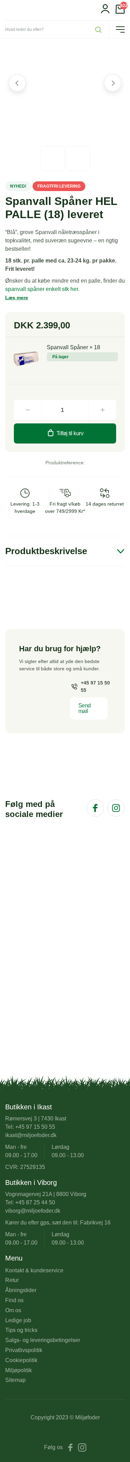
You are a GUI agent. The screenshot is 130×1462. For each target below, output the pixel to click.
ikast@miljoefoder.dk (31, 1135)
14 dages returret (105, 504)
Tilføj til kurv (70, 433)
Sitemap (15, 1380)
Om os (13, 1310)
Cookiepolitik (21, 1360)
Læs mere (16, 297)
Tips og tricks (21, 1330)
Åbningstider (20, 1290)
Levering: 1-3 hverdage (25, 507)
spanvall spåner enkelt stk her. (42, 289)
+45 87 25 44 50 (35, 1202)
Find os (14, 1300)
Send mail (84, 708)
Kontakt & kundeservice (34, 1270)
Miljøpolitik (18, 1370)
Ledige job (18, 1320)
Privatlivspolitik (23, 1350)
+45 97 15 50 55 (95, 686)
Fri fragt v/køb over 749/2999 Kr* (65, 507)
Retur (12, 1280)
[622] (120, 12)
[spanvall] (26, 358)
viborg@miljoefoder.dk (32, 1211)
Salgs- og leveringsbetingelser (42, 1340)
